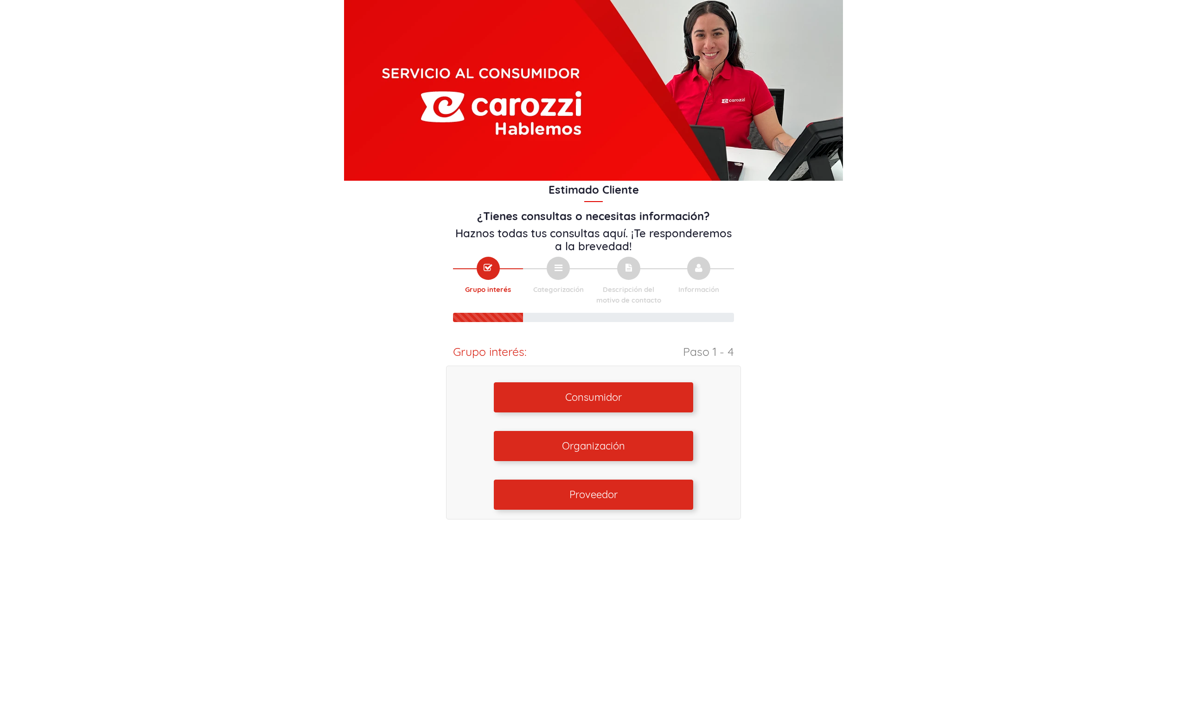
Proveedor (593, 494)
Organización (593, 445)
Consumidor (593, 397)
